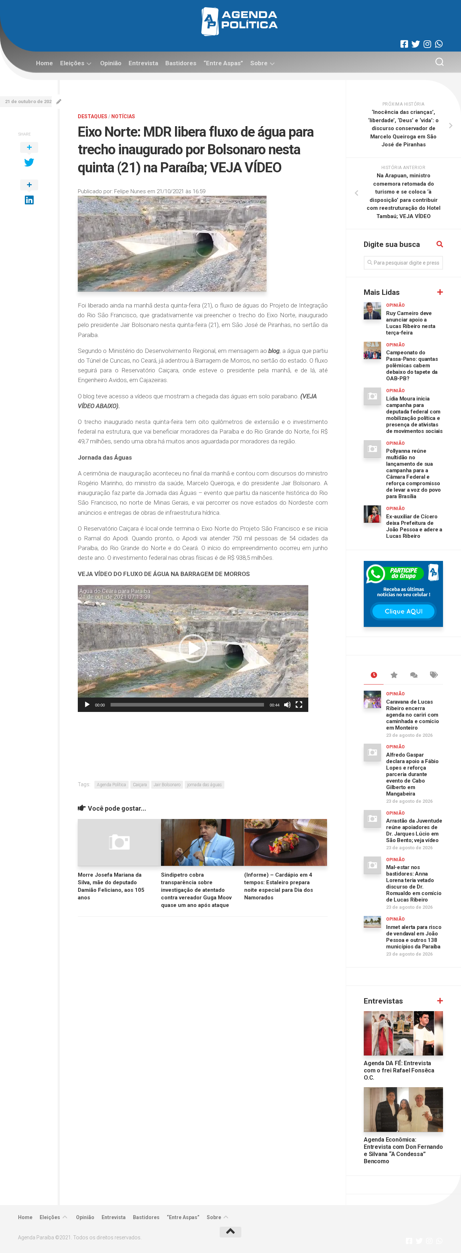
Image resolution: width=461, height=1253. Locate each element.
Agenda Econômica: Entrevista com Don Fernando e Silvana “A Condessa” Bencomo (403, 1150)
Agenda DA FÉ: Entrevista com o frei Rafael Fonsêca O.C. (399, 1070)
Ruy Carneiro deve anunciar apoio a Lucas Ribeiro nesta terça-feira (410, 323)
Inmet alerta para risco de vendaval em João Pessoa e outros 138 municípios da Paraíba (413, 937)
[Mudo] (287, 704)
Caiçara (140, 784)
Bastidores (180, 63)
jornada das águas (204, 784)
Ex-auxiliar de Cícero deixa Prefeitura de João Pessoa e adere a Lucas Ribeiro (414, 526)
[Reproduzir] (87, 704)
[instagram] (427, 44)
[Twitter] (415, 44)
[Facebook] (404, 44)
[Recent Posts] (374, 675)
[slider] (187, 705)
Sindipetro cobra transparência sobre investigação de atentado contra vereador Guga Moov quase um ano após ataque (196, 890)
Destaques (92, 116)
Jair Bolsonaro (167, 784)
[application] (193, 648)
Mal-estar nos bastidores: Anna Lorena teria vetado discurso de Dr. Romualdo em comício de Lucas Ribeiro (413, 883)
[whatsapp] (438, 44)
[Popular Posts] (393, 675)
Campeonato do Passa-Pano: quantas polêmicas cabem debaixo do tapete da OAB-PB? (412, 365)
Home (44, 63)
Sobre (259, 63)
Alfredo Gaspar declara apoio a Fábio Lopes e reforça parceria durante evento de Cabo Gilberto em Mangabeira (412, 774)
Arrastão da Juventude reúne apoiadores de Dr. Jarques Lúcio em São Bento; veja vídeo (414, 831)
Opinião (110, 63)
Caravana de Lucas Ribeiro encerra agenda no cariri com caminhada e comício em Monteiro (412, 715)
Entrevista (143, 63)
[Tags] (433, 675)
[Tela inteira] (299, 704)
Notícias (123, 116)
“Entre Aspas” (223, 63)
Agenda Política (111, 784)
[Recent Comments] (413, 675)
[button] (193, 648)
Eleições (72, 63)
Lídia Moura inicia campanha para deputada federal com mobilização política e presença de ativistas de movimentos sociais (414, 414)
